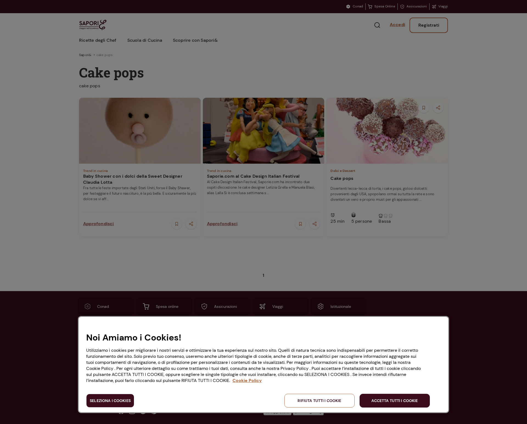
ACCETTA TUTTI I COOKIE (394, 400)
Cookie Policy (247, 380)
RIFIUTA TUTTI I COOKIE (319, 400)
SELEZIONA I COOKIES (110, 400)
